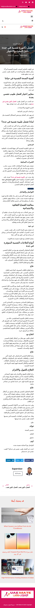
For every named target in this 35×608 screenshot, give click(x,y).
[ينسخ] (29, 188)
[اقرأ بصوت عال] (32, 188)
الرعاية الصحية (17, 44)
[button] (31, 16)
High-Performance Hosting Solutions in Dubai (17, 578)
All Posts (18, 473)
